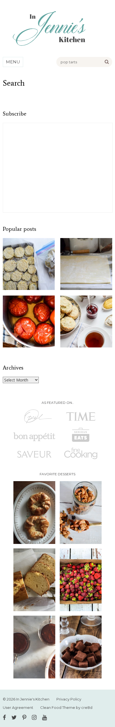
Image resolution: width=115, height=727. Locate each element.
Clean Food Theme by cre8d (66, 707)
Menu (13, 61)
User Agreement (18, 707)
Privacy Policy (68, 699)
